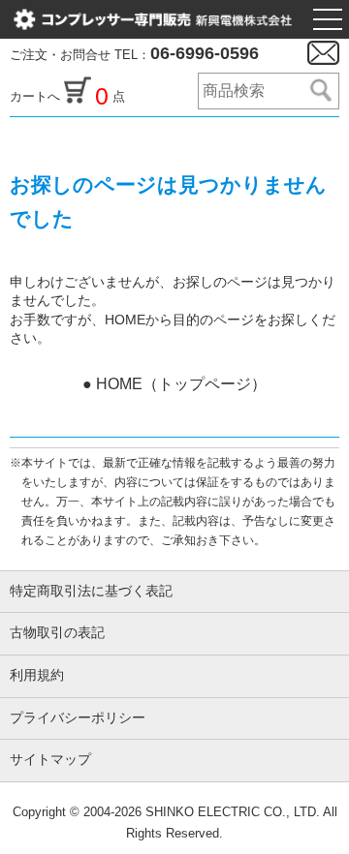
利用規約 (37, 675)
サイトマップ (50, 759)
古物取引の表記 (57, 632)
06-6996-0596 (204, 53)
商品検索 (319, 91)
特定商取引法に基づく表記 (91, 591)
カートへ (37, 96)
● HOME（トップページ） (174, 384)
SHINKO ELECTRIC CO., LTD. (231, 812)
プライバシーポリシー (77, 718)
